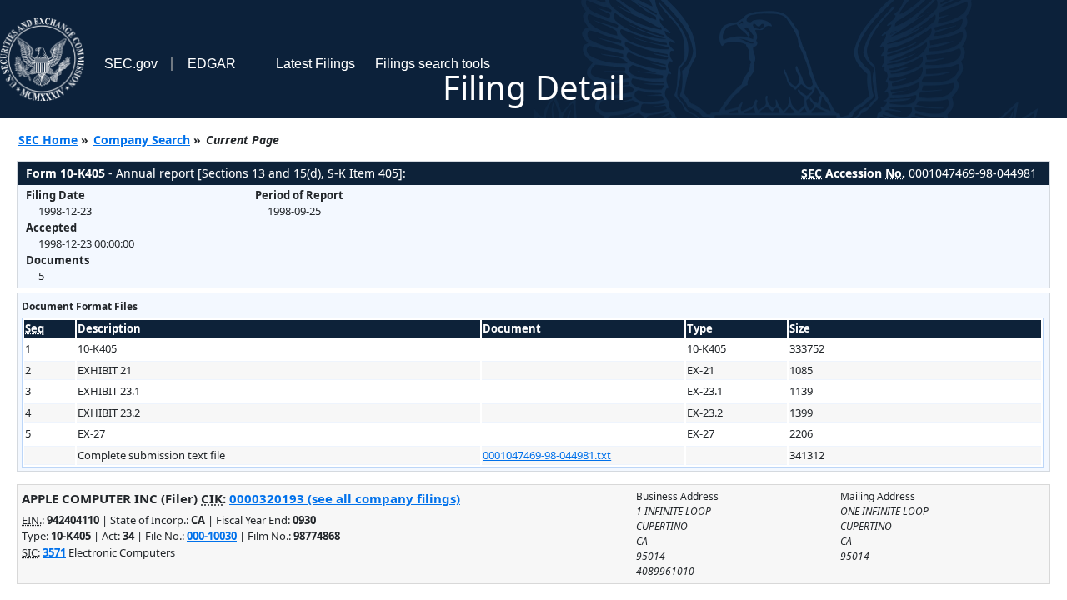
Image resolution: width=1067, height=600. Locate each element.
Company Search (141, 140)
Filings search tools (432, 64)
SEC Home (48, 140)
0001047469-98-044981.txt (547, 455)
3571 (54, 552)
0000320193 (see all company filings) (344, 498)
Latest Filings (315, 64)
